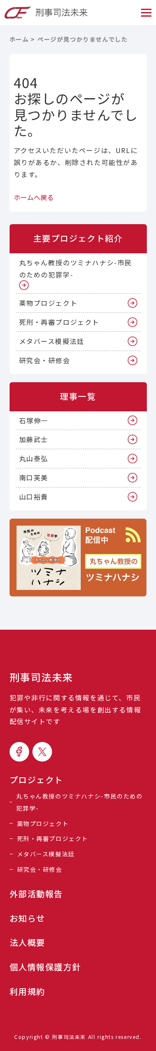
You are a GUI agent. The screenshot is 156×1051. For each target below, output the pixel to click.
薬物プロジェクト (48, 303)
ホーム (19, 39)
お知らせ (27, 918)
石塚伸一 (33, 420)
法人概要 (27, 942)
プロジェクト (37, 780)
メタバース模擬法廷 (51, 341)
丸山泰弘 (33, 458)
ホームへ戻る (34, 197)
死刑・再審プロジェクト (59, 322)
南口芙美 (33, 477)
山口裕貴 (33, 497)
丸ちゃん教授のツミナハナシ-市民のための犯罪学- (75, 268)
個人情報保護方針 (46, 967)
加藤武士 (33, 439)
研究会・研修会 (44, 360)
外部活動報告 (37, 894)
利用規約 (27, 991)
